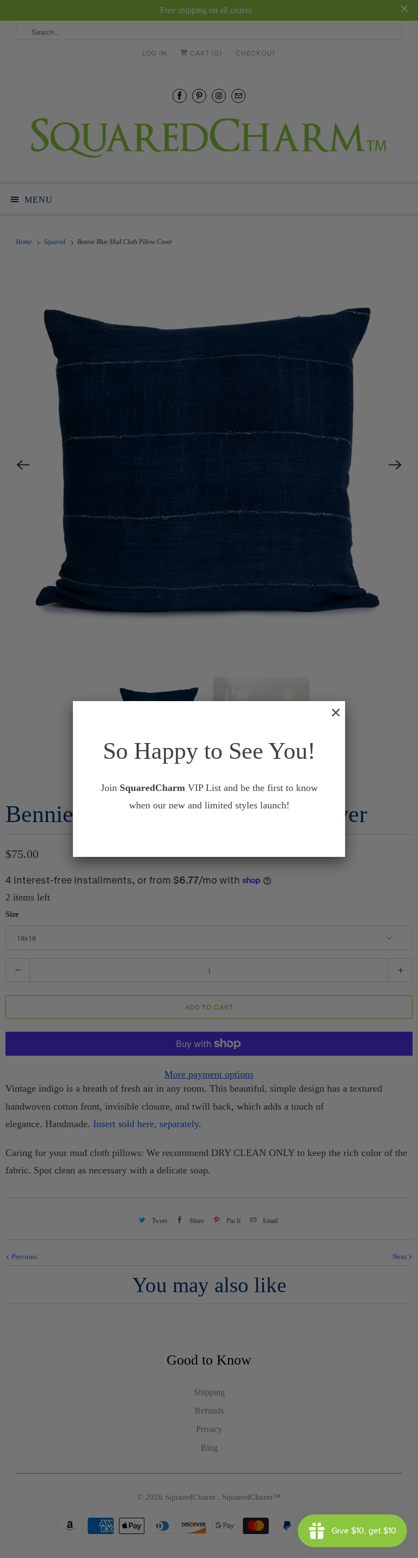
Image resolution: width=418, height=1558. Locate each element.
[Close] (330, 718)
